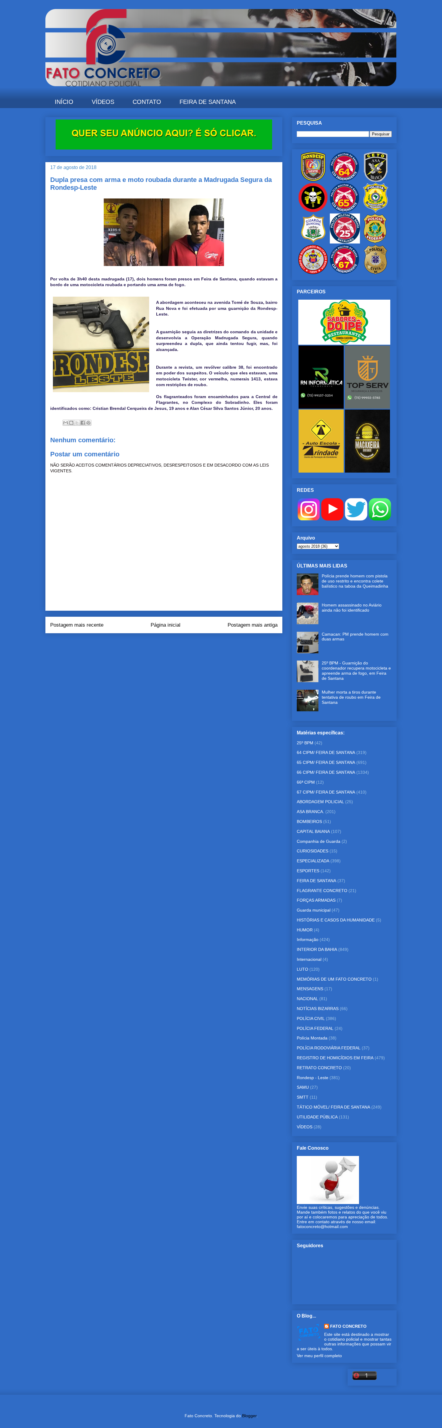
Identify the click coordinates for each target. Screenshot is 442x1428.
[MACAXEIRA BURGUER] (367, 471)
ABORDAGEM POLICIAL (320, 801)
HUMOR (305, 929)
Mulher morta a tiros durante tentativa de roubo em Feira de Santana (351, 697)
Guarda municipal (313, 910)
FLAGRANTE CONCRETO (322, 890)
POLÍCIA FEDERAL (315, 1028)
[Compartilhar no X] (77, 423)
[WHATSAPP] (380, 519)
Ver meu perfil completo (319, 1355)
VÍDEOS (103, 101)
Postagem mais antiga (253, 625)
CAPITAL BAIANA (313, 831)
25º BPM (305, 742)
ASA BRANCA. (310, 811)
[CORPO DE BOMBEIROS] (313, 273)
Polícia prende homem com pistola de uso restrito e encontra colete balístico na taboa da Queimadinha (355, 580)
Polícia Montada (312, 1038)
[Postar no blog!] (71, 423)
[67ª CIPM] (344, 273)
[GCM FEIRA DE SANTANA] (314, 242)
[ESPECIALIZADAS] (313, 211)
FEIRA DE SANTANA (208, 101)
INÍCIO (64, 101)
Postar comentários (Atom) (172, 645)
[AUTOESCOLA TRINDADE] (322, 471)
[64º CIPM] (344, 180)
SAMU (303, 1087)
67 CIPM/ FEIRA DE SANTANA (326, 792)
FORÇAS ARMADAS (316, 900)
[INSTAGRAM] (308, 519)
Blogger (249, 1415)
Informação (307, 939)
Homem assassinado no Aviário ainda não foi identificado (352, 608)
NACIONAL (307, 998)
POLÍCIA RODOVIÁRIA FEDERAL (329, 1047)
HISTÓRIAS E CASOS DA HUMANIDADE (336, 920)
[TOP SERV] (367, 407)
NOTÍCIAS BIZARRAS (318, 1008)
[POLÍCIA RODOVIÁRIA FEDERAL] (376, 211)
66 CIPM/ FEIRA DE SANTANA (326, 772)
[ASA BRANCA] (376, 180)
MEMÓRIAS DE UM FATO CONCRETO (334, 979)
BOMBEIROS (309, 821)
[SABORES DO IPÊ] (344, 343)
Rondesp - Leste (312, 1077)
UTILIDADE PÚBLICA (317, 1117)
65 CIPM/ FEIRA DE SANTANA (326, 762)
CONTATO (147, 101)
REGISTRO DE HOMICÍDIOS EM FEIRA (335, 1057)
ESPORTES (308, 870)
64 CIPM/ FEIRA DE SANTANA (326, 752)
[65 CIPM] (344, 211)
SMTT (302, 1097)
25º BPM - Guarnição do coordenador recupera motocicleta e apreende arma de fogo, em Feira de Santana (356, 670)
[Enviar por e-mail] (66, 423)
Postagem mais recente (76, 625)
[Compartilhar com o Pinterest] (88, 423)
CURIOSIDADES (312, 851)
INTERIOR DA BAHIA (317, 949)
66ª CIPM (306, 782)
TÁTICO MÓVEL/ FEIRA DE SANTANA (333, 1107)
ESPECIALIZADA (313, 860)
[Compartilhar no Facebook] (83, 423)
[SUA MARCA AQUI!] (164, 148)
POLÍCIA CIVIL (311, 1018)
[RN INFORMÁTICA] (322, 407)
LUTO (302, 969)
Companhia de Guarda (318, 841)
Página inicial (165, 625)
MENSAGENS (310, 988)
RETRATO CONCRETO (319, 1067)
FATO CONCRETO (348, 1326)
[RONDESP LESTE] (313, 180)
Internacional (309, 959)
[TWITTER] (356, 519)
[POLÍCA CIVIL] (376, 273)
